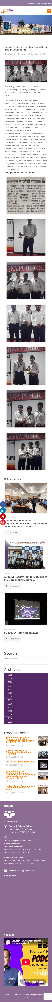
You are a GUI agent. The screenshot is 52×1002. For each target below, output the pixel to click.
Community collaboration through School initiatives (29, 3)
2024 (10, 682)
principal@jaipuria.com (25, 871)
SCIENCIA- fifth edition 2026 (21, 632)
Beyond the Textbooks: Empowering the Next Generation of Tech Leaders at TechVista (26, 523)
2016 (10, 711)
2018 (10, 704)
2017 (10, 707)
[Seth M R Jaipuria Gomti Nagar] (7, 11)
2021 (10, 693)
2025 (10, 679)
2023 (10, 686)
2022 (10, 689)
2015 (10, 715)
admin (22, 54)
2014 (10, 718)
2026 (10, 675)
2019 (10, 700)
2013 (10, 722)
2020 (10, 697)
